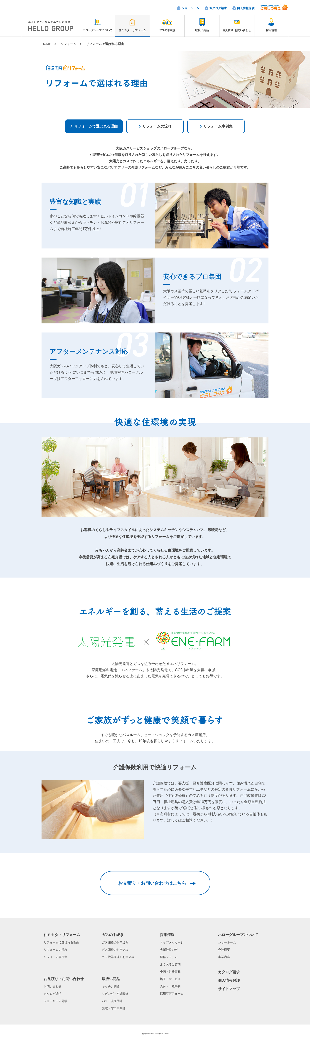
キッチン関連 (111, 986)
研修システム (169, 957)
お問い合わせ (53, 986)
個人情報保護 (246, 8)
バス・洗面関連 (112, 1001)
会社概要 (224, 949)
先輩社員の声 (169, 949)
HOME (46, 44)
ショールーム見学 (55, 1001)
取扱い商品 (111, 979)
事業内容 (224, 957)
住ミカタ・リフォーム (62, 935)
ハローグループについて (238, 935)
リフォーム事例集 (55, 957)
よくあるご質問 (170, 964)
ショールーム (190, 8)
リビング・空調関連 (115, 993)
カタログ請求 (218, 8)
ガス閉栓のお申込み (115, 949)
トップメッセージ (172, 942)
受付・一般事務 (170, 986)
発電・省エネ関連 (113, 1008)
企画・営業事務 (170, 971)
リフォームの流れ (55, 949)
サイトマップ (229, 989)
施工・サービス (170, 979)
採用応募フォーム (172, 993)
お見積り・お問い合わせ (64, 979)
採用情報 (167, 935)
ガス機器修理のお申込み (118, 957)
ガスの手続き (113, 935)
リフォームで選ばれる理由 (61, 942)
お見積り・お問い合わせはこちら (152, 883)
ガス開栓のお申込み (115, 942)
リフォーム (68, 44)
